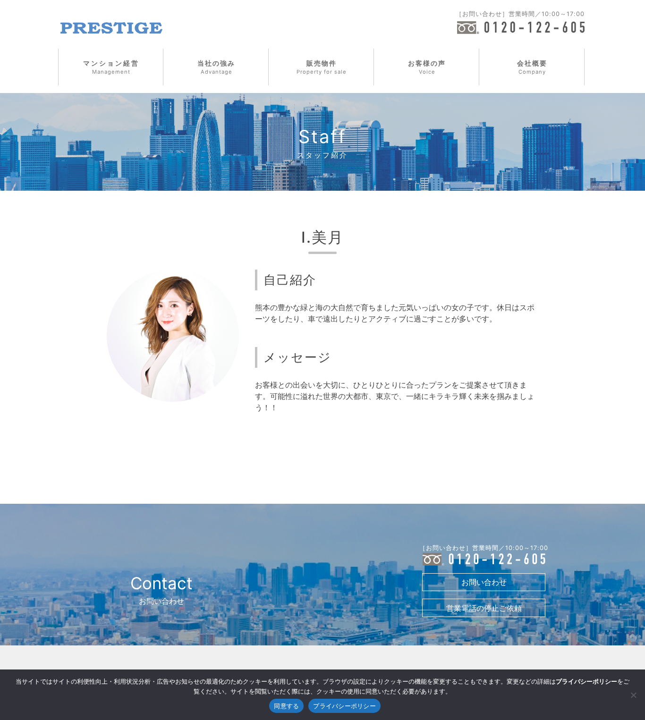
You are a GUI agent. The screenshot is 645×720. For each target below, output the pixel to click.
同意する (286, 706)
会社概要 (532, 67)
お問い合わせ (484, 582)
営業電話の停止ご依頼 (484, 608)
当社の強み (216, 67)
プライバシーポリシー (344, 706)
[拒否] (633, 695)
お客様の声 (427, 67)
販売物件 (322, 67)
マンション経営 (111, 67)
